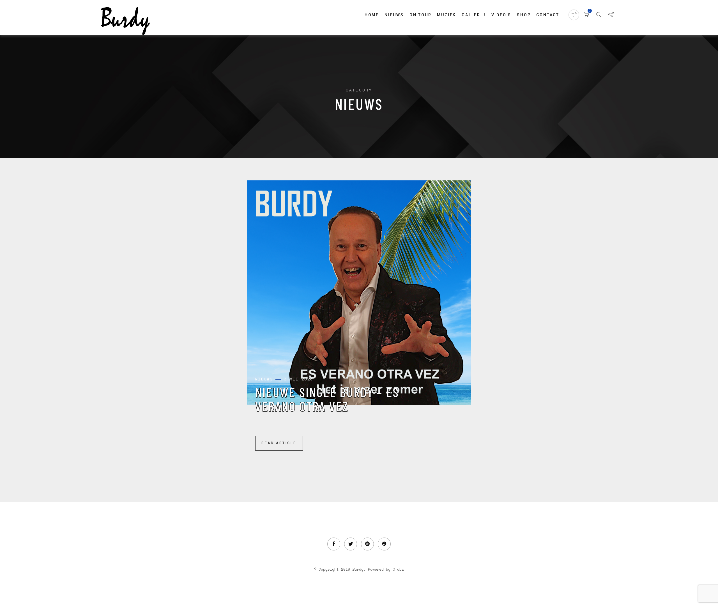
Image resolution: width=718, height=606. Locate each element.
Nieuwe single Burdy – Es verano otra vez (327, 399)
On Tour (420, 15)
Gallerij (473, 15)
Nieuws (394, 15)
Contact (547, 15)
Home (372, 15)
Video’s (501, 15)
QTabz (398, 569)
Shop (524, 15)
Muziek (446, 15)
